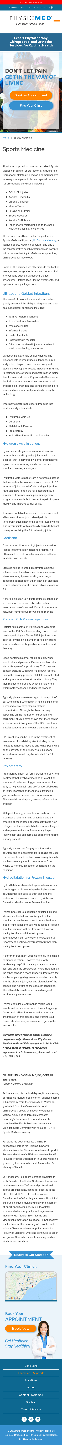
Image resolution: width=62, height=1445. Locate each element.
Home (6, 137)
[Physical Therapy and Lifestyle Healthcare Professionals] (31, 20)
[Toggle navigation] (55, 29)
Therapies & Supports (31, 1373)
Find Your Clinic (31, 105)
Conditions (31, 1365)
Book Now (20, 1328)
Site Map (31, 1402)
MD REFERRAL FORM (42, 8)
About (31, 1387)
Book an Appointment (31, 95)
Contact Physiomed (31, 1394)
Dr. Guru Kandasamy (44, 240)
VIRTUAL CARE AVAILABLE (31, 2)
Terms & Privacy (31, 1409)
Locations (31, 1380)
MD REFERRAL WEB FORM (19, 8)
